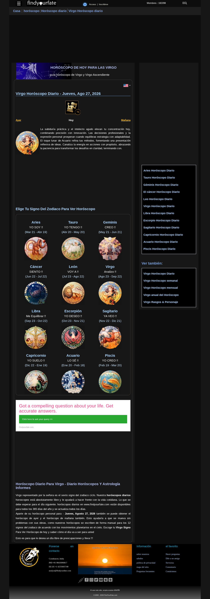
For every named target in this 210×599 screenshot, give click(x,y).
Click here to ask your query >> (37, 419)
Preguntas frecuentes (145, 571)
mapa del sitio (143, 567)
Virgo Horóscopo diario (86, 11)
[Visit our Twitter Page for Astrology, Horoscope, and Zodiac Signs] (96, 579)
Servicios (170, 563)
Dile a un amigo (173, 558)
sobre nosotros (143, 554)
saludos (140, 558)
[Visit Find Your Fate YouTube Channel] (101, 579)
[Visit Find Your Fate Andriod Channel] (110, 579)
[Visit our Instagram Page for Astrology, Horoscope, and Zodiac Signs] (91, 579)
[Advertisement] (105, 38)
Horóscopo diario (54, 11)
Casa (16, 11)
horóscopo (31, 11)
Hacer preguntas (173, 554)
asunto (117, 590)
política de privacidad (146, 563)
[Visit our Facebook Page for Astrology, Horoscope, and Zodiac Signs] (86, 579)
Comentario (171, 567)
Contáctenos (171, 571)
